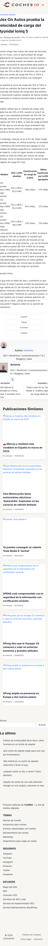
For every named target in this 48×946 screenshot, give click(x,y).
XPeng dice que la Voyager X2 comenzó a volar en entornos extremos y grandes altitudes (21, 647)
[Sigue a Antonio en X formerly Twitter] (12, 379)
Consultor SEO (10, 895)
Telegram (7, 853)
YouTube (7, 858)
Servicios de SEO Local (14, 899)
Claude (24, 322)
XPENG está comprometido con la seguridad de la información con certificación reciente (23, 597)
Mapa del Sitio (10, 887)
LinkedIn (24, 333)
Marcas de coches (12, 820)
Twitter (6, 870)
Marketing (8, 837)
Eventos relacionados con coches (19, 828)
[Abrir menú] (42, 5)
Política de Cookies (31, 934)
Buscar (3, 720)
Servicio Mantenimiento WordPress (20, 907)
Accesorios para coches (14, 824)
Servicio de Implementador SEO (18, 903)
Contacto (38, 939)
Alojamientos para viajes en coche (20, 841)
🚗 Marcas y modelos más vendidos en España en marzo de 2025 (22, 447)
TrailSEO (28, 805)
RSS (5, 891)
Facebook (8, 874)
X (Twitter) (24, 328)
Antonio (4, 44)
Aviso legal (26, 939)
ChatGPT (24, 317)
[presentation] (24, 428)
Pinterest (7, 866)
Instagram (8, 862)
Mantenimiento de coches (16, 833)
